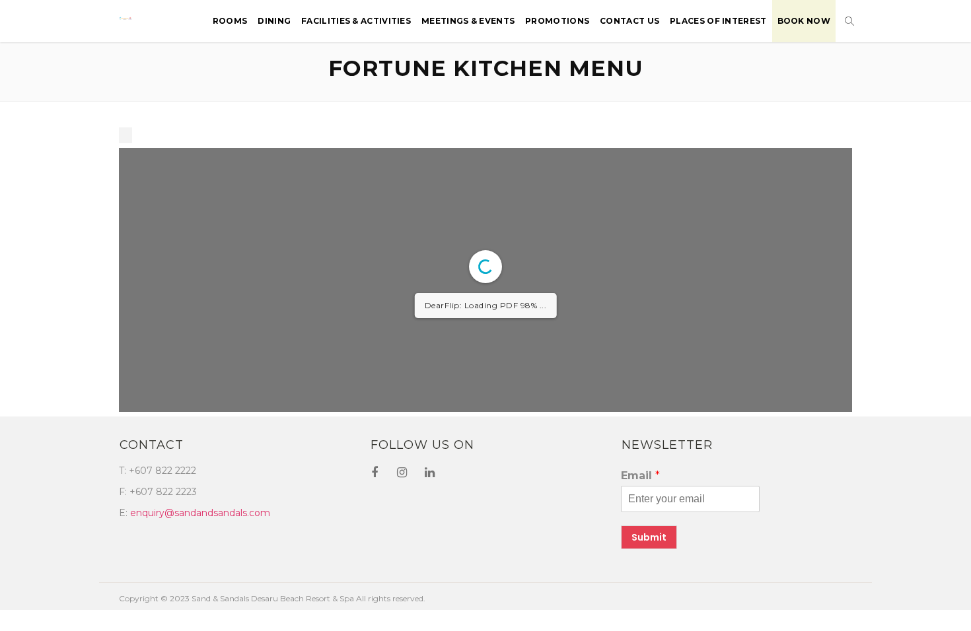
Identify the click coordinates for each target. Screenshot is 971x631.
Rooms (230, 21)
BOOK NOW (803, 21)
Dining (274, 21)
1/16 (393, 534)
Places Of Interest (718, 21)
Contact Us (629, 21)
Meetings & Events (468, 21)
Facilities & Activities (356, 21)
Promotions (557, 21)
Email (640, 619)
